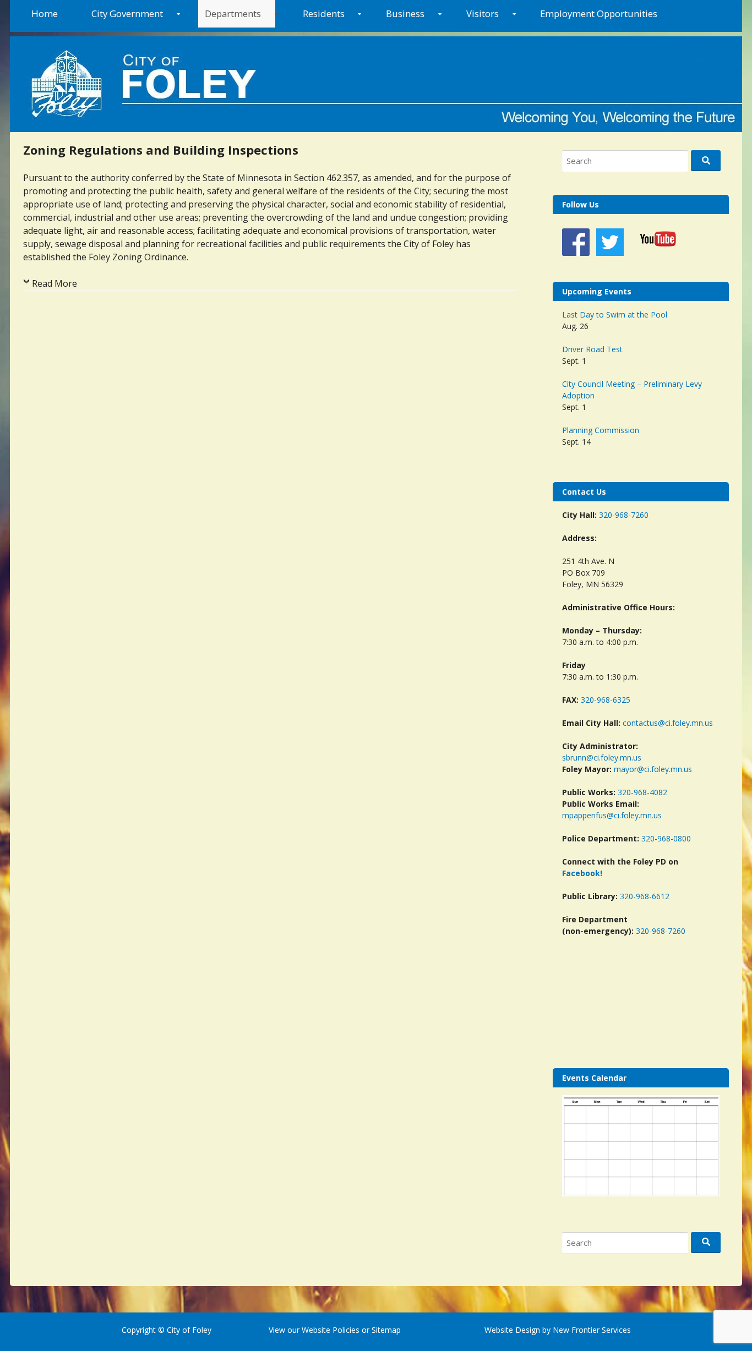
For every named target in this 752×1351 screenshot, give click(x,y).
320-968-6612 (644, 896)
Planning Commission (600, 430)
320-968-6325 (605, 699)
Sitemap (385, 1330)
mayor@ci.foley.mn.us (653, 769)
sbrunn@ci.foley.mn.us (601, 757)
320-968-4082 (642, 792)
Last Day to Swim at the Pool (614, 314)
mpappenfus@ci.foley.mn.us (612, 815)
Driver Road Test (592, 349)
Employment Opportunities (598, 13)
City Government (127, 13)
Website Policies (330, 1330)
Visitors (482, 13)
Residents (324, 13)
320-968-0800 (666, 838)
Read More (54, 283)
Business (405, 13)
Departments (233, 13)
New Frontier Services (592, 1330)
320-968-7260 (624, 515)
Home (44, 13)
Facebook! (582, 873)
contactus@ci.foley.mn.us (668, 723)
